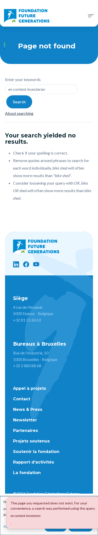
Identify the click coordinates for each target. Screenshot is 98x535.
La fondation (27, 472)
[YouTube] (36, 264)
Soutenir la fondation (36, 451)
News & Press (27, 409)
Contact (21, 399)
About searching (19, 113)
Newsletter (25, 420)
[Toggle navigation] (91, 16)
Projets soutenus (31, 441)
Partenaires (25, 430)
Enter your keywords (23, 79)
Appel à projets (29, 388)
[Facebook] (26, 264)
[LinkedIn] (16, 264)
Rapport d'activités (33, 462)
